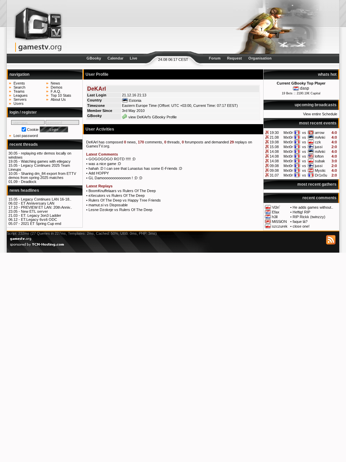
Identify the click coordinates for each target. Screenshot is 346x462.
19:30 (274, 133)
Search (19, 87)
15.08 (274, 147)
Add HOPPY (99, 173)
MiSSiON (279, 222)
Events (19, 83)
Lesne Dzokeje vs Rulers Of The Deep (120, 210)
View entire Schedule (320, 114)
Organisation (260, 58)
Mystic (320, 170)
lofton (319, 156)
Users (19, 103)
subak (320, 161)
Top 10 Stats (61, 95)
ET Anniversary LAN (37, 203)
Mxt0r (288, 133)
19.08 (274, 142)
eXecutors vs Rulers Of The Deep (117, 195)
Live (133, 58)
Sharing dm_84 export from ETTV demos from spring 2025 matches (42, 175)
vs (304, 133)
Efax (275, 212)
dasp (304, 88)
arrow (319, 133)
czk (318, 142)
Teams (19, 91)
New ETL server (34, 211)
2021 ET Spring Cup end (41, 224)
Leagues (21, 95)
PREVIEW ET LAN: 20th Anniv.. (46, 207)
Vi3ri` (276, 207)
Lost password (26, 136)
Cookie (33, 130)
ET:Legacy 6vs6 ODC (39, 219)
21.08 (274, 137)
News (55, 83)
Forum (215, 58)
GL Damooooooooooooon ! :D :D (115, 178)
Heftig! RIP (301, 212)
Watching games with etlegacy (46, 161)
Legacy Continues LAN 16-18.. (46, 199)
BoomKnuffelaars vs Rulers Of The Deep (122, 191)
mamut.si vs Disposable (108, 205)
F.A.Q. (56, 91)
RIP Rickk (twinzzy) (309, 217)
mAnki (320, 137)
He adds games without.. (313, 207)
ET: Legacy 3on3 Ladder (41, 215)
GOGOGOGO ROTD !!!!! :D (112, 159)
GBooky (93, 58)
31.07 (274, 175)
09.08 (274, 166)
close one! (301, 226)
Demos (57, 87)
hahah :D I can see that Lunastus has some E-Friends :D (135, 168)
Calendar (115, 58)
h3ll (274, 217)
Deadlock (28, 182)
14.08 (274, 151)
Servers (20, 99)
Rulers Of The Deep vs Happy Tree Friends (125, 200)
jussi (318, 147)
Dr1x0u (321, 175)
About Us (58, 99)
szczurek (280, 226)
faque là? (300, 222)
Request (234, 58)
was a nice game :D (105, 164)
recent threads (23, 144)
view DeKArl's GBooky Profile (152, 117)
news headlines (24, 190)
